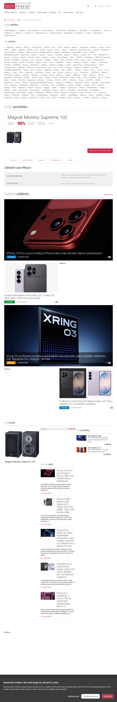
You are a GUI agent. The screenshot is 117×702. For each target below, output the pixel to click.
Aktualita (11, 257)
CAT (90, 55)
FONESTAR (59, 62)
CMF (95, 55)
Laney (48, 72)
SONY (63, 90)
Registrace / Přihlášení (104, 6)
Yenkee (104, 98)
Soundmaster (83, 90)
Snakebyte (47, 90)
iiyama (39, 70)
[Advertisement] (86, 280)
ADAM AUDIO (37, 47)
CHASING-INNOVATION (13, 70)
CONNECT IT (104, 55)
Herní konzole (61, 30)
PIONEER (69, 82)
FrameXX (77, 62)
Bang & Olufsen (10, 52)
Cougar (16, 57)
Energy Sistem (99, 60)
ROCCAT (31, 87)
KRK (21, 72)
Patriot (18, 82)
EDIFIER (70, 60)
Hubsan (77, 67)
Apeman (22, 50)
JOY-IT (100, 70)
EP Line (7, 62)
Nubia (14, 80)
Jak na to (79, 12)
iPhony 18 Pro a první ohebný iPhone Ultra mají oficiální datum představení (54, 253)
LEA (54, 72)
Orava (82, 80)
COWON (31, 57)
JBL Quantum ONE (94, 436)
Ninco (108, 77)
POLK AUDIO (105, 82)
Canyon (68, 55)
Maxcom (60, 75)
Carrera (76, 55)
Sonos (56, 90)
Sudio (57, 93)
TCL (95, 93)
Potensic (14, 85)
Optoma (74, 80)
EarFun (56, 60)
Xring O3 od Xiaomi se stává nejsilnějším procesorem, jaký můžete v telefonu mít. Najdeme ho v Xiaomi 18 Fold (56, 357)
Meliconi (93, 75)
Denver (7, 60)
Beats (29, 52)
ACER (27, 47)
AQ (37, 50)
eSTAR (22, 62)
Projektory (9, 33)
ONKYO (58, 80)
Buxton (34, 55)
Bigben (58, 52)
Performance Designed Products (42, 82)
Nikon (101, 77)
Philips (60, 82)
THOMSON (16, 95)
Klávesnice (99, 33)
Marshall (35, 75)
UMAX (92, 95)
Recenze (22, 12)
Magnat (19, 20)
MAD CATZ (8, 75)
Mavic (52, 75)
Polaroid (95, 82)
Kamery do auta (56, 33)
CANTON (59, 55)
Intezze (56, 70)
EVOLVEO (31, 62)
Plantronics (79, 82)
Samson (63, 87)
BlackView (66, 52)
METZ (101, 75)
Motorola (18, 77)
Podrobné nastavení (90, 696)
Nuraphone (31, 80)
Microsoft (8, 77)
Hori (50, 67)
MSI (41, 77)
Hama (69, 65)
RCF (94, 85)
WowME (62, 98)
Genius (25, 65)
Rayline (71, 85)
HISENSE (21, 67)
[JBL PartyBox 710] (81, 452)
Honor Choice (41, 67)
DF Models (16, 60)
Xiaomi (78, 98)
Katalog (31, 12)
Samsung (73, 87)
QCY (53, 85)
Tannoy (88, 93)
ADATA (47, 47)
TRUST (63, 95)
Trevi (33, 95)
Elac (83, 60)
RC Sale (87, 85)
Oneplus (50, 80)
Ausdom (96, 50)
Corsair (7, 57)
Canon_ (50, 55)
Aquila (43, 50)
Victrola (24, 98)
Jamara (78, 70)
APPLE (30, 50)
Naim (73, 77)
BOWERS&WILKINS (11, 55)
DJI (33, 60)
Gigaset (44, 65)
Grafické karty (10, 35)
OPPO (66, 80)
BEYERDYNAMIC (46, 52)
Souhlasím (108, 696)
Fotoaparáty (97, 30)
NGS (86, 77)
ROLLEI (39, 87)
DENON (80, 57)
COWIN (23, 57)
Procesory (80, 33)
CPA (38, 57)
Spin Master (22, 93)
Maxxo (69, 75)
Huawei (69, 67)
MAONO (26, 75)
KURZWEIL (29, 72)
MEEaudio (77, 75)
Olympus (41, 80)
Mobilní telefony (10, 12)
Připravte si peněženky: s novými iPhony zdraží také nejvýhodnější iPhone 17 (64, 600)
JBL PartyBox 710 (94, 448)
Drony (107, 30)
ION (63, 70)
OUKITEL (90, 80)
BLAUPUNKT (78, 52)
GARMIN (8, 65)
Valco (17, 98)
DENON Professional (103, 57)
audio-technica (85, 50)
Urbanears (8, 98)
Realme (101, 85)
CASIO (83, 55)
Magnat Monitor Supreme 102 (32, 20)
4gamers (10, 47)
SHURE (7, 90)
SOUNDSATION (10, 93)
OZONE (98, 80)
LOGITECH (95, 72)
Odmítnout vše (73, 696)
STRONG (49, 93)
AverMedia (105, 50)
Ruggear (47, 87)
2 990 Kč (71, 429)
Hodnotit (51, 123)
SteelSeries (39, 93)
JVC (106, 70)
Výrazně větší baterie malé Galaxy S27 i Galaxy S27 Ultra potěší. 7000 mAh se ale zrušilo (29, 296)
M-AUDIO (44, 75)
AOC (109, 47)
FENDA (39, 62)
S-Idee (14, 90)
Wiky (55, 98)
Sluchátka (85, 30)
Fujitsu (94, 62)
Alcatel (67, 47)
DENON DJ (89, 57)
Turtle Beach (73, 95)
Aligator (75, 47)
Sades (55, 87)
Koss (15, 72)
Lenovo (69, 72)
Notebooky (73, 30)
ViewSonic (33, 98)
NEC (79, 77)
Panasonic (9, 82)
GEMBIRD (17, 65)
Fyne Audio (104, 62)
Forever (69, 62)
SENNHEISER (93, 87)
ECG (63, 60)
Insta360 (48, 70)
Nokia (7, 80)
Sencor (82, 87)
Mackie (105, 72)
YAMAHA (96, 98)
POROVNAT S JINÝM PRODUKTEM (100, 151)
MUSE (56, 77)
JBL (93, 70)
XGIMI (70, 98)
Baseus (21, 52)
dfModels (26, 60)
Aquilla (50, 50)
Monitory (30, 33)
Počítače (52, 12)
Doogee (48, 60)
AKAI (54, 47)
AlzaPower (84, 47)
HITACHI (31, 67)
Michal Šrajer (24, 257)
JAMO (86, 70)
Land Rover (39, 72)
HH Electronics (10, 67)
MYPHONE (65, 77)
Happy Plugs (78, 65)
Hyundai (96, 67)
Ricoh (14, 87)
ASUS (64, 50)
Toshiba (26, 95)
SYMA (81, 93)
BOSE (93, 52)
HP (56, 67)
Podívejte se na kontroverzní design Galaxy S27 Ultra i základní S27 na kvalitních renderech (86, 402)
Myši (90, 33)
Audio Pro (73, 50)
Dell (72, 57)
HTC (62, 67)
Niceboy (93, 77)
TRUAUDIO (54, 95)
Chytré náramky (48, 30)
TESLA (7, 95)
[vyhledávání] (88, 6)
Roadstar (22, 87)
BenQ (36, 52)
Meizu (85, 75)
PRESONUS (24, 85)
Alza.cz (44, 429)
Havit (101, 65)
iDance (26, 70)
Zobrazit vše (108, 194)
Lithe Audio (85, 72)
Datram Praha (63, 57)
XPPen (87, 98)
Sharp (103, 87)
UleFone (84, 95)
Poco (88, 82)
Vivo (49, 98)
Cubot (53, 57)
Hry (59, 12)
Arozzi (57, 50)
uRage (108, 95)
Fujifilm (86, 62)
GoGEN (53, 65)
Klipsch (7, 72)
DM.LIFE (40, 60)
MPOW (35, 77)
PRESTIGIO (35, 85)
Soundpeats (95, 90)
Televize (19, 33)
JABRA (70, 70)
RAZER (79, 85)
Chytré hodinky (34, 30)
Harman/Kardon (91, 65)
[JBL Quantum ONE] (81, 440)
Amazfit (94, 47)
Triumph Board (43, 95)
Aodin (7, 50)
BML (86, 52)
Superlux (65, 93)
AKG (60, 47)
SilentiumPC (24, 90)
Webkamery (69, 33)
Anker (102, 47)
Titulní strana (11, 20)
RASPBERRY (62, 85)
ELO (89, 60)
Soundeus (72, 90)
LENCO (61, 72)
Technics (103, 93)
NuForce (22, 80)
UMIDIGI (100, 95)
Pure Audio (45, 85)
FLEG (51, 62)
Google (61, 65)
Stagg (31, 93)
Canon (43, 55)
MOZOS (27, 77)
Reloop (7, 87)
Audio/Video (68, 12)
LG (76, 72)
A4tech (19, 47)
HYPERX (87, 67)
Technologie (42, 12)
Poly (6, 85)
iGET (33, 70)
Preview (11, 363)
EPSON (15, 62)
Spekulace (9, 302)
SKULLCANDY (35, 90)
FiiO (46, 62)
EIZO (77, 60)
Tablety (23, 30)
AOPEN (14, 50)
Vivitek (42, 98)
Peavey (25, 82)
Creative (46, 57)
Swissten (73, 93)
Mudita (48, 77)
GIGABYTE (35, 65)
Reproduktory (42, 33)
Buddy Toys (25, 55)
